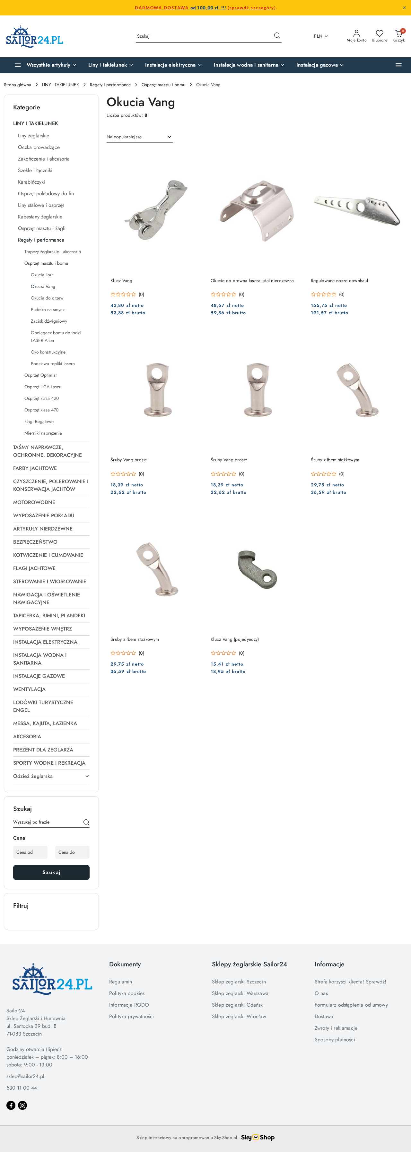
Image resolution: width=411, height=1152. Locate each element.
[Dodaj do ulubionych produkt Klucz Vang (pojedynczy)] (296, 515)
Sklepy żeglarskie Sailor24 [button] (249, 964)
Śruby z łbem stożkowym (335, 459)
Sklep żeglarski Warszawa (240, 993)
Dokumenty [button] (125, 964)
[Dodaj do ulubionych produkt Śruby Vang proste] (195, 335)
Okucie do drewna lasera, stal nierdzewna (252, 280)
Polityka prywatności (131, 1016)
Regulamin (120, 981)
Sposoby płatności (335, 1039)
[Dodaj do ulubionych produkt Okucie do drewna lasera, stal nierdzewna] (296, 156)
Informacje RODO (129, 1005)
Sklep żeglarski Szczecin (239, 981)
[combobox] (140, 137)
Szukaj (51, 872)
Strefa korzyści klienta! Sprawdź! (350, 981)
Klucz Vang (121, 280)
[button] (398, 65)
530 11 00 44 (21, 1088)
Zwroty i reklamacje (336, 1028)
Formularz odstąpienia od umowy (351, 1005)
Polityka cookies (127, 993)
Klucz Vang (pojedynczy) (235, 639)
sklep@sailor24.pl (25, 1076)
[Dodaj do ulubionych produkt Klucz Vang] (195, 156)
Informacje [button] (330, 964)
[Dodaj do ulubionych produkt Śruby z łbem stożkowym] (396, 335)
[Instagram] (22, 1105)
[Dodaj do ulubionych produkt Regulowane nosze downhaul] (396, 156)
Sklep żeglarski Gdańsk (237, 1005)
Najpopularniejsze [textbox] (124, 137)
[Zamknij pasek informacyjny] (404, 8)
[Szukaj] (86, 823)
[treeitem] (51, 123)
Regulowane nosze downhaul (339, 280)
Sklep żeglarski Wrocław (239, 1016)
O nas (321, 993)
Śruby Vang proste (128, 459)
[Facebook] (10, 1105)
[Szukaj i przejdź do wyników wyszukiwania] (277, 36)
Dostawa (324, 1016)
